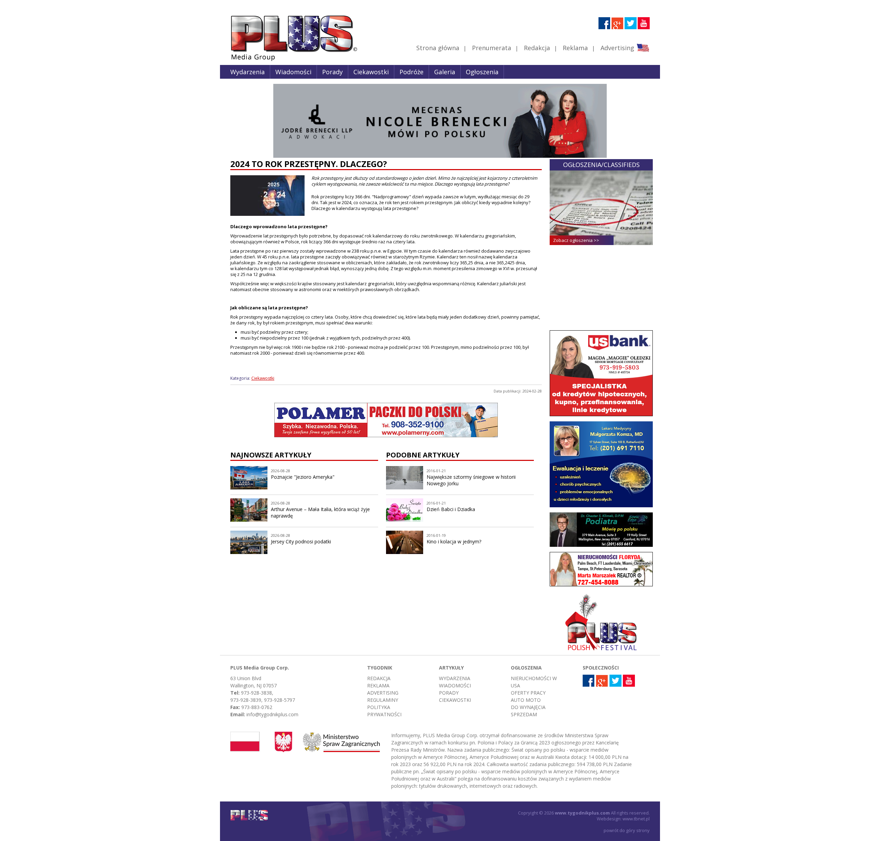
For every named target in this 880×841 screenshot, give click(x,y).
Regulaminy (382, 700)
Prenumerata (491, 48)
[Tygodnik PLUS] (289, 60)
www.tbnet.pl (636, 819)
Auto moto (526, 700)
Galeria (444, 72)
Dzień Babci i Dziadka (451, 509)
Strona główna (437, 48)
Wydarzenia (247, 72)
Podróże (411, 72)
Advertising (617, 48)
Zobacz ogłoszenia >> (576, 240)
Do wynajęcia (528, 707)
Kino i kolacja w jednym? (454, 541)
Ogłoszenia (482, 72)
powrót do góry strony (627, 830)
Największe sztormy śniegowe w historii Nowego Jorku (471, 480)
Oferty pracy (528, 692)
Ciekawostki (371, 72)
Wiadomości (293, 72)
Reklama (575, 48)
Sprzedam (524, 714)
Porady (332, 72)
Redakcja (537, 48)
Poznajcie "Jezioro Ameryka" (302, 477)
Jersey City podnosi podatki (301, 541)
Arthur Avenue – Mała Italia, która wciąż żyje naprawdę (320, 512)
